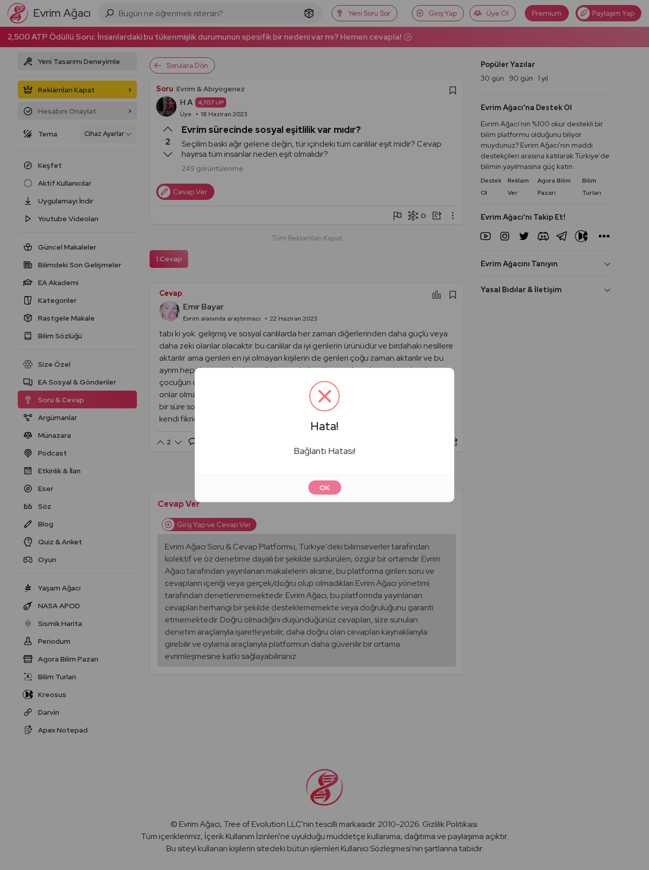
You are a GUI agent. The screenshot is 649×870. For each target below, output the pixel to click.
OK (324, 487)
